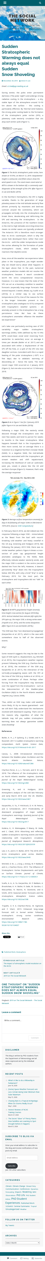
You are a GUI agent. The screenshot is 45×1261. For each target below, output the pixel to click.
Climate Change (19, 1186)
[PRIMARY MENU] (5, 3)
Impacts (18, 1192)
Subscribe (11, 1166)
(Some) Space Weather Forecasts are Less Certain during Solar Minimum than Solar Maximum (23, 1092)
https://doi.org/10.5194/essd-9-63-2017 (19, 747)
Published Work (9, 952)
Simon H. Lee (25, 81)
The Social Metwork (22, 18)
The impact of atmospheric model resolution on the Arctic (22, 963)
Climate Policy (31, 1186)
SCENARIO (9, 1206)
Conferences (25, 1189)
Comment (35, 1038)
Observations (10, 1195)
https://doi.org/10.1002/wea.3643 (16, 857)
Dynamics (34, 1189)
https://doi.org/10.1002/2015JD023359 (18, 844)
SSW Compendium (25, 526)
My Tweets (9, 1225)
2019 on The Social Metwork (15, 974)
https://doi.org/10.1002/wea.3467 (16, 799)
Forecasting (10, 1192)
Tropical (33, 1206)
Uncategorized (12, 1209)
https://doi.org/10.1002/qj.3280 (15, 783)
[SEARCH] (40, 3)
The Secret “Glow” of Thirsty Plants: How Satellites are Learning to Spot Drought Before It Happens (22, 1121)
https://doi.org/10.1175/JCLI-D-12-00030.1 (20, 876)
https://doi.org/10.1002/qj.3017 (15, 821)
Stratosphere (21, 952)
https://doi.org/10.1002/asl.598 (15, 899)
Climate (9, 1186)
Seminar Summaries (22, 1206)
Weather (23, 1209)
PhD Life (20, 1195)
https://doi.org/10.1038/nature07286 (17, 763)
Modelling (27, 1192)
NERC (34, 1192)
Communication (12, 1189)
